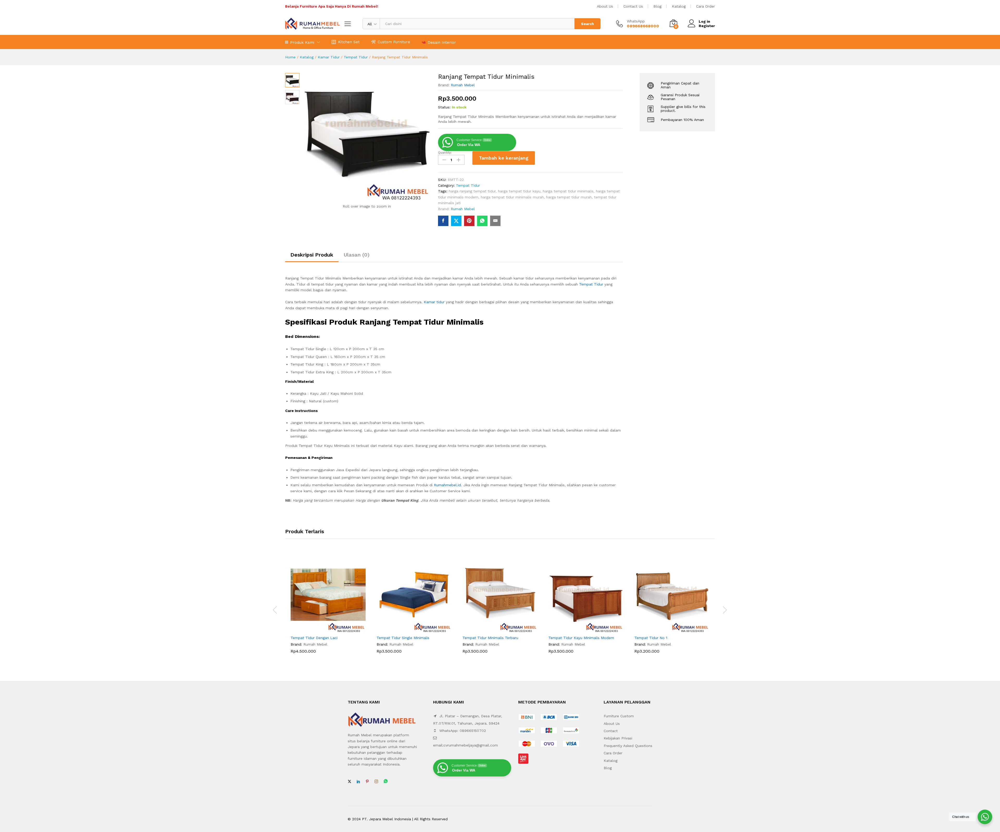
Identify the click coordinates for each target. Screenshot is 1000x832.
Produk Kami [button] (302, 42)
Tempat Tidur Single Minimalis (403, 638)
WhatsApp (636, 21)
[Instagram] (376, 781)
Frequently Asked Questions (628, 746)
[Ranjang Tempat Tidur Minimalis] (443, 221)
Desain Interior (442, 42)
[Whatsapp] (385, 781)
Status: (444, 107)
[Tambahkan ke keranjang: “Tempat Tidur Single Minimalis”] (408, 629)
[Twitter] (349, 782)
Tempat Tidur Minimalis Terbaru (490, 638)
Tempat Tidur (356, 57)
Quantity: (445, 152)
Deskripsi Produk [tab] (311, 254)
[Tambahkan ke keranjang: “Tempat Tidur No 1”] (665, 629)
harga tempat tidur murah (569, 197)
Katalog (679, 6)
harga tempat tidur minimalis (568, 191)
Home (290, 57)
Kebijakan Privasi (618, 738)
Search (587, 24)
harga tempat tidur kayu (519, 191)
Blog (657, 6)
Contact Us (633, 6)
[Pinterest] (367, 782)
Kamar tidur (434, 302)
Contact (611, 731)
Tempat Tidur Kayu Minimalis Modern (581, 638)
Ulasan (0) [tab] (357, 254)
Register (707, 26)
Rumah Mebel (463, 85)
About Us (605, 6)
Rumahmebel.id (447, 485)
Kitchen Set (349, 42)
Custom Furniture (394, 42)
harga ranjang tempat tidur (472, 191)
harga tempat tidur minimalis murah (512, 197)
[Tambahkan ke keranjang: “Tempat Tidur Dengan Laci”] (322, 629)
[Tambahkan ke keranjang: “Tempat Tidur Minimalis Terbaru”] (494, 629)
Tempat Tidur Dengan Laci (314, 638)
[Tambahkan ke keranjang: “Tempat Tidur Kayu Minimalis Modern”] (580, 629)
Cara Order (705, 6)
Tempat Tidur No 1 (650, 638)
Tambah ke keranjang (503, 158)
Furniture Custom (619, 716)
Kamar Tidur (329, 57)
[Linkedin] (358, 782)
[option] (328, 609)
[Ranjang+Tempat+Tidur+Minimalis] (456, 221)
